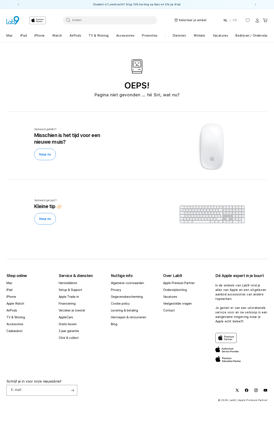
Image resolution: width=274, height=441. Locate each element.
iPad (9, 290)
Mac (9, 283)
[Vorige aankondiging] (18, 4)
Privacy (116, 290)
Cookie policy (120, 303)
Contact (169, 310)
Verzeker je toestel (72, 310)
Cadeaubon (14, 331)
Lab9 (232, 400)
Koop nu (45, 154)
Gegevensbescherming (127, 296)
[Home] (12, 20)
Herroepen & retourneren (128, 317)
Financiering (67, 303)
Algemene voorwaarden (127, 283)
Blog (114, 324)
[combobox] (110, 20)
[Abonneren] (72, 390)
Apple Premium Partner (179, 283)
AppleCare (66, 317)
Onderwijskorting (175, 290)
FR (235, 20)
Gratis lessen (68, 324)
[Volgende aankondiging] (255, 4)
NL (226, 20)
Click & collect (69, 338)
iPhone (11, 296)
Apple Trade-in (69, 296)
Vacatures (170, 296)
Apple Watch (15, 303)
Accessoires (14, 324)
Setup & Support (70, 290)
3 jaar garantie (69, 331)
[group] (137, 4)
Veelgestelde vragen (177, 303)
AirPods (11, 310)
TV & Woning (15, 317)
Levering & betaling (124, 310)
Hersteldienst (68, 283)
